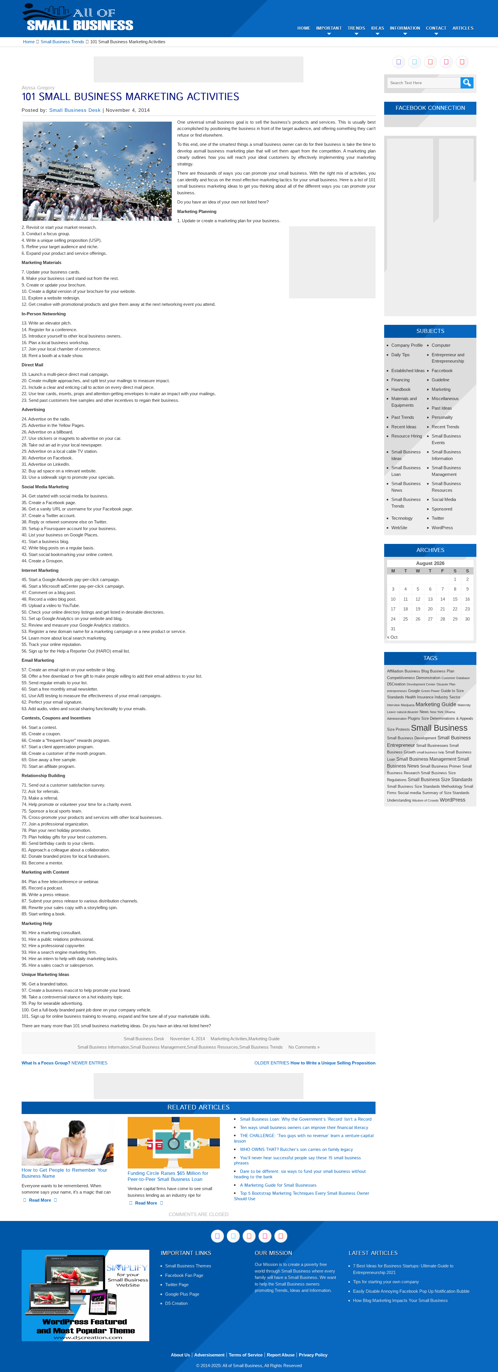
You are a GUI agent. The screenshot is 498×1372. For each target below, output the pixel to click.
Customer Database (456, 678)
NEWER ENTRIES (64, 1062)
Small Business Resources (212, 1047)
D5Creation (396, 684)
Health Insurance (419, 697)
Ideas (377, 28)
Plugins (414, 718)
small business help (430, 752)
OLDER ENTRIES (315, 1062)
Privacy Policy (313, 1354)
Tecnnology (402, 518)
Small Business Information (103, 1047)
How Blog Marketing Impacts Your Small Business (400, 1300)
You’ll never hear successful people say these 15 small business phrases (297, 1160)
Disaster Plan (446, 684)
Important (329, 28)
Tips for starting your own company (386, 1281)
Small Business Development (411, 738)
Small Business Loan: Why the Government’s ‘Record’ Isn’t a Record (305, 1119)
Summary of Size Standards (445, 793)
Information (405, 28)
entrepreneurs (397, 691)
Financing (400, 379)
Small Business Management (158, 1047)
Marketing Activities (229, 1038)
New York (437, 712)
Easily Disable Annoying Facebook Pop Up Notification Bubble (411, 1291)
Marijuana (407, 705)
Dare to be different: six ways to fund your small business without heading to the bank (300, 1174)
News (424, 712)
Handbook (401, 389)
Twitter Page (176, 1284)
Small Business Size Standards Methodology (425, 786)
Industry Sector (447, 697)
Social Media (444, 499)
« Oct (392, 637)
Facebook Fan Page (184, 1275)
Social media (409, 792)
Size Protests (398, 729)
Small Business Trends (261, 1047)
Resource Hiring (406, 436)
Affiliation (395, 671)
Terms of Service (246, 1354)
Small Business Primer (440, 766)
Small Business (439, 727)
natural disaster (407, 712)
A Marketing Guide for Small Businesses (278, 1185)
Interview (393, 705)
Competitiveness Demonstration (413, 678)
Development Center (421, 684)
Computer (441, 345)
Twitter (438, 518)
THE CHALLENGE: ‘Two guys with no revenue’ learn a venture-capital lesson (303, 1138)
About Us (180, 1354)
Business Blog (417, 671)
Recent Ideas (403, 426)
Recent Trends (445, 426)
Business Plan (442, 671)
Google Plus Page (182, 1294)
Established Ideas (408, 370)
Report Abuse (281, 1354)
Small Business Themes (188, 1265)
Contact (436, 28)
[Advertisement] (198, 69)
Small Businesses (432, 745)
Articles (463, 28)
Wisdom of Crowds (425, 800)
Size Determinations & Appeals (447, 718)
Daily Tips (400, 354)
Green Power (430, 691)
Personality (442, 417)
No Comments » (304, 1047)
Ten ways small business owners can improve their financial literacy (304, 1128)
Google (414, 691)
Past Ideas (442, 408)
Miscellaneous (445, 398)
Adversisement (209, 1354)
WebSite (399, 527)
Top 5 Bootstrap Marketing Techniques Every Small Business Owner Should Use (301, 1196)
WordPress (442, 527)
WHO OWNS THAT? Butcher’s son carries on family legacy (296, 1150)
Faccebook (442, 370)
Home (303, 28)
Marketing (441, 389)
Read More (40, 1200)
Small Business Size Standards (440, 779)
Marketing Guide (264, 1038)
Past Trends (402, 417)
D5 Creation (176, 1303)
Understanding (399, 800)
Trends (356, 28)
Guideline (440, 379)
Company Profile (407, 345)
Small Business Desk (75, 110)
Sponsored (442, 508)
